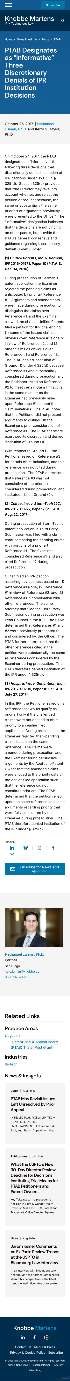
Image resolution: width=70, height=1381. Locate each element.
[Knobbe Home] (35, 1328)
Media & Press (44, 1347)
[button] (63, 20)
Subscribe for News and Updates (38, 869)
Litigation (12, 1035)
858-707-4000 (16, 977)
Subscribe (53, 5)
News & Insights (27, 39)
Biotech (11, 1064)
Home (8, 39)
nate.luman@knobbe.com (23, 971)
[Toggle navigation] (8, 5)
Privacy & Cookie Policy (27, 1352)
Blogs (45, 39)
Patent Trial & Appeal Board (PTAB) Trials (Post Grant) (34, 1044)
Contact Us (23, 1347)
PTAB (57, 39)
